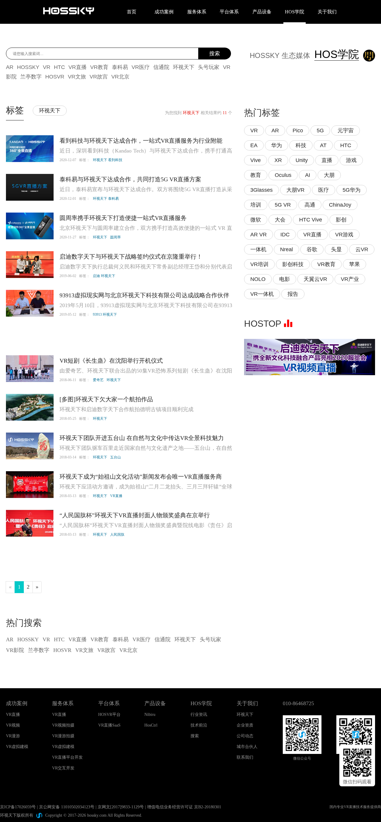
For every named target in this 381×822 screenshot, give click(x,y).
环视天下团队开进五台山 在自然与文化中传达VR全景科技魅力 (142, 438)
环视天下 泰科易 (106, 199)
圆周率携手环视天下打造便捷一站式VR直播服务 (123, 218)
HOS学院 (294, 11)
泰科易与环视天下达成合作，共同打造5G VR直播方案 (130, 179)
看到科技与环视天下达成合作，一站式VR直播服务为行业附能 (141, 140)
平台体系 (229, 11)
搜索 (214, 53)
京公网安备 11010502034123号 (66, 807)
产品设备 (261, 11)
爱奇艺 (98, 380)
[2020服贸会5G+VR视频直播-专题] (309, 343)
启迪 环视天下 (104, 276)
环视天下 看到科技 (107, 160)
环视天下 (100, 237)
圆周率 (115, 237)
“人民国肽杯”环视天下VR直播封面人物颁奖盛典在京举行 (135, 515)
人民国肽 (117, 534)
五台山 (115, 457)
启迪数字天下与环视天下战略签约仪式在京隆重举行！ (131, 256)
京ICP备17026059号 (18, 807)
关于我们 (327, 11)
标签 (15, 110)
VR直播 (116, 496)
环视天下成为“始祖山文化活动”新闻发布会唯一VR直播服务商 (141, 476)
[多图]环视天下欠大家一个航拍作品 (106, 399)
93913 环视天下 (105, 314)
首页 (131, 11)
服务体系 (196, 11)
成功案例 (164, 11)
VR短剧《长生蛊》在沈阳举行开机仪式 (111, 360)
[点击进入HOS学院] (367, 56)
